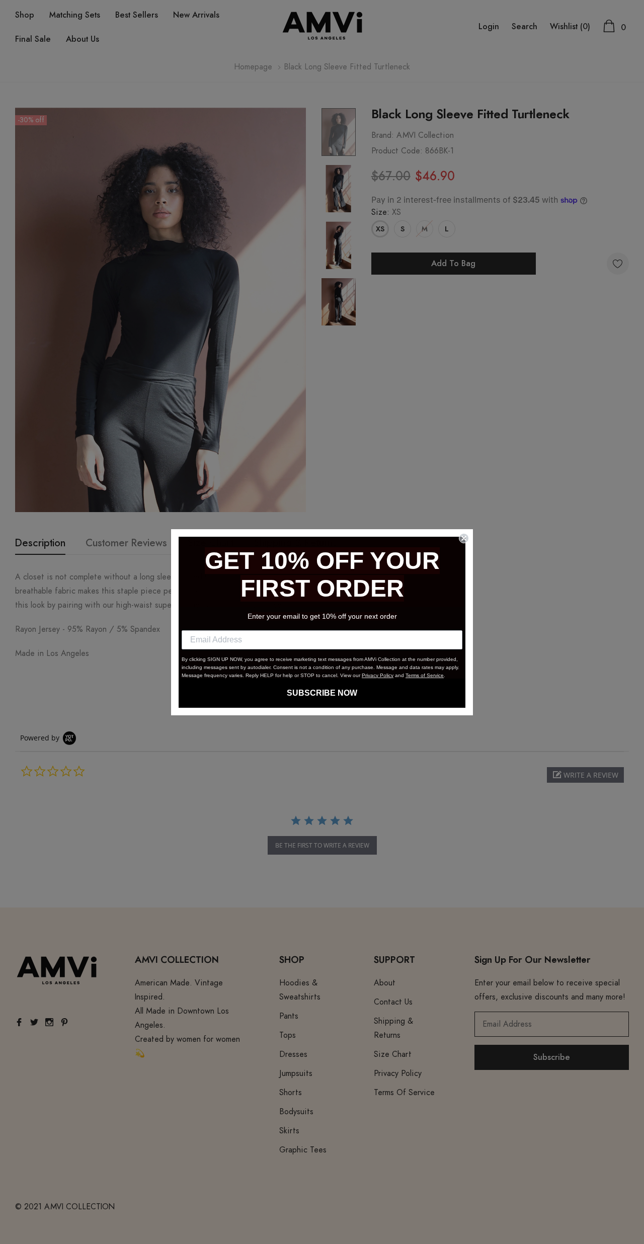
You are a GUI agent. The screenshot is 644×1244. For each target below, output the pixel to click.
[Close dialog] (464, 538)
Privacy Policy (377, 675)
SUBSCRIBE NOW (322, 693)
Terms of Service (425, 675)
